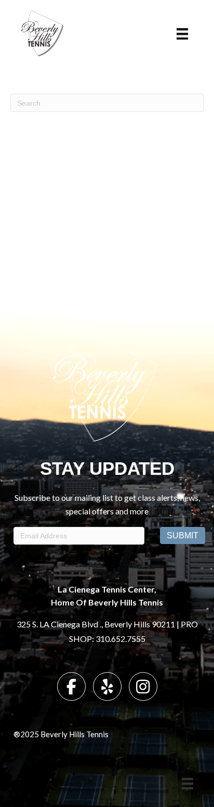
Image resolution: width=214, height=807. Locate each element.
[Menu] (182, 34)
